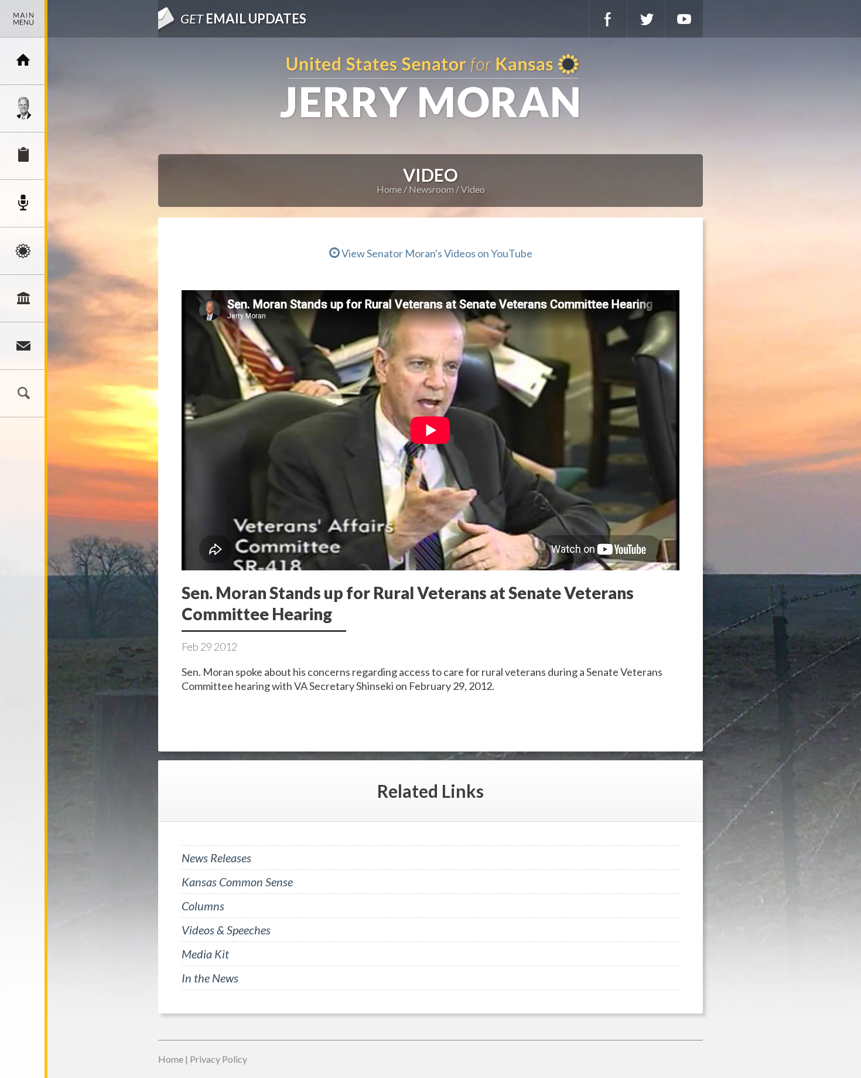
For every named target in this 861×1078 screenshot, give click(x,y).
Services (23, 155)
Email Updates (243, 18)
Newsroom (23, 203)
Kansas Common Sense (237, 882)
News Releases (216, 858)
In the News (210, 978)
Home (389, 189)
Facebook (608, 19)
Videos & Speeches (226, 930)
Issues (23, 250)
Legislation (23, 298)
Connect (23, 345)
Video (473, 189)
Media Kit (205, 954)
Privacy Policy (218, 1059)
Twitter (646, 19)
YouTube (684, 19)
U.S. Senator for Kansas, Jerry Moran (430, 87)
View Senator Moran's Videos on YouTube (436, 253)
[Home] (23, 61)
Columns (203, 906)
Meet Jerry (23, 108)
